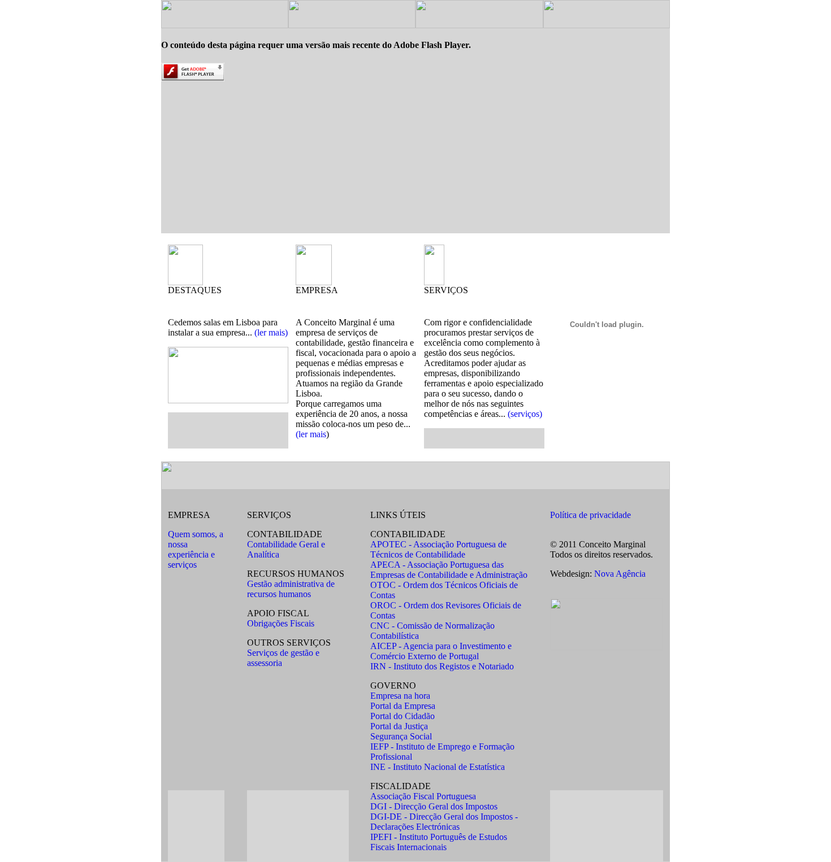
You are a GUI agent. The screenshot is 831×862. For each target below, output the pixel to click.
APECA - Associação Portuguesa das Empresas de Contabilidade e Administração (448, 570)
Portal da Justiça (399, 726)
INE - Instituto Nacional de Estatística (437, 767)
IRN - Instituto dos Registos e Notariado (442, 666)
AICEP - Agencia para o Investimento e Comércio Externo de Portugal (441, 651)
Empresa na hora (400, 695)
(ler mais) (271, 332)
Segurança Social (401, 736)
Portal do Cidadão (402, 716)
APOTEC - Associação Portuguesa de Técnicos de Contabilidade (438, 549)
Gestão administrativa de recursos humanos (291, 589)
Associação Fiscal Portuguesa (423, 796)
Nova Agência (620, 573)
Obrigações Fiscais (280, 623)
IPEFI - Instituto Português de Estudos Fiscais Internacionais (438, 842)
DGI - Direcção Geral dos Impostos (433, 806)
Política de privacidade (590, 515)
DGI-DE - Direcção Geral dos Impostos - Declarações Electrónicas (444, 821)
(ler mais (311, 434)
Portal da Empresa (402, 706)
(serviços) (525, 414)
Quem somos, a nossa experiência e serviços (195, 549)
